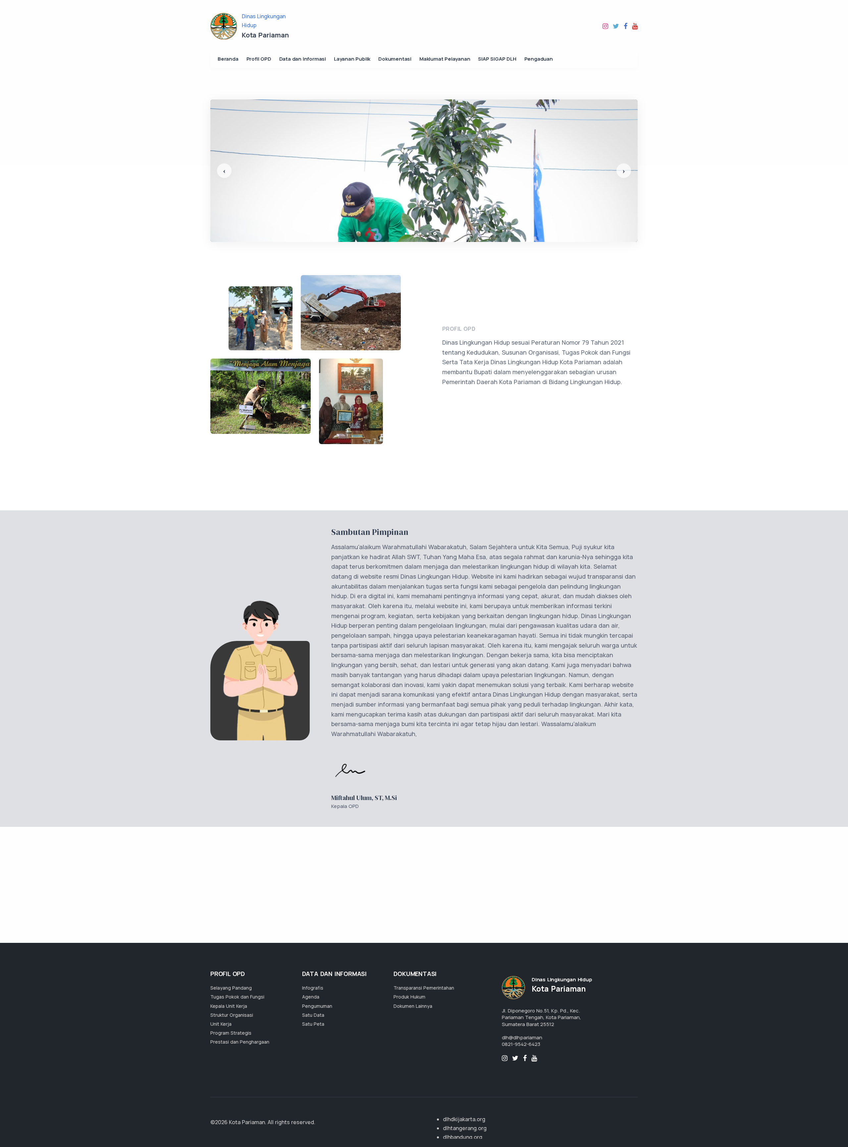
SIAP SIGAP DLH (497, 58)
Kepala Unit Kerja (228, 1006)
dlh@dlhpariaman (522, 1037)
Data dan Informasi (302, 58)
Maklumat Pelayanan (444, 58)
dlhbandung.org (462, 1137)
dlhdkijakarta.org (464, 1119)
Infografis (312, 988)
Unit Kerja (221, 1024)
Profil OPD (258, 58)
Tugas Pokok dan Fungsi (237, 997)
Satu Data (313, 1015)
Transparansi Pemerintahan (424, 988)
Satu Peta (313, 1024)
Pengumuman (317, 1006)
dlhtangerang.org (465, 1128)
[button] (224, 170)
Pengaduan (538, 58)
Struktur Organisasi (231, 1015)
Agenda (310, 997)
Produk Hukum (409, 997)
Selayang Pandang (231, 988)
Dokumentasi (394, 58)
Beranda (228, 58)
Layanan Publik (352, 58)
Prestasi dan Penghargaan (239, 1042)
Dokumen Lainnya (413, 1006)
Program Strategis (230, 1033)
